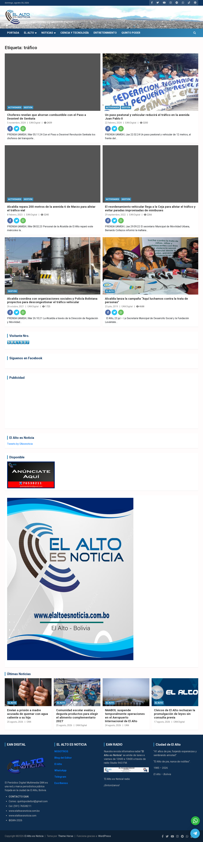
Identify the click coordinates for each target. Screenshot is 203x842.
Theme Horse (65, 836)
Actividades (14, 107)
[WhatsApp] (23, 128)
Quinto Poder (130, 32)
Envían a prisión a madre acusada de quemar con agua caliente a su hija (27, 713)
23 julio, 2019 (111, 306)
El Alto (29, 32)
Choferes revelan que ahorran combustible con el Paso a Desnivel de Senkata (46, 116)
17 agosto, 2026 (162, 722)
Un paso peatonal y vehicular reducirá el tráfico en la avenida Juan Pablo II (147, 116)
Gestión (28, 107)
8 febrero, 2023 (15, 214)
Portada (13, 32)
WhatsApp (60, 770)
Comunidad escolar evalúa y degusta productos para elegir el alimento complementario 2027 (77, 715)
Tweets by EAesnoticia (20, 443)
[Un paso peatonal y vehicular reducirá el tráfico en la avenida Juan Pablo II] (150, 82)
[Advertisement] (101, 404)
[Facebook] (10, 128)
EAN (29, 722)
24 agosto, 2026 (113, 725)
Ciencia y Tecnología (74, 32)
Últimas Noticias (19, 674)
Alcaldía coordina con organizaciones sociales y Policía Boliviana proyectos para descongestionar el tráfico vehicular (52, 300)
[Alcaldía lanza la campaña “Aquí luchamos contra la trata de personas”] (150, 266)
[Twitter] (16, 128)
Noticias (47, 32)
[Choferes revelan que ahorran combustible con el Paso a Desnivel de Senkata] (52, 82)
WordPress (104, 836)
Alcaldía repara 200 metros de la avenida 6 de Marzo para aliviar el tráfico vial (51, 208)
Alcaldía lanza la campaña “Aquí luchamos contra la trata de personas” (146, 300)
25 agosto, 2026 (15, 722)
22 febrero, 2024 (113, 122)
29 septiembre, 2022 (115, 214)
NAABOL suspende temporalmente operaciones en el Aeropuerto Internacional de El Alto (125, 715)
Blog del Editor (63, 757)
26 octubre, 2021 (15, 306)
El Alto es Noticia (33, 836)
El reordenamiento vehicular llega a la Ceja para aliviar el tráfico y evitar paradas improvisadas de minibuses (150, 208)
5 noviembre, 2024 (16, 122)
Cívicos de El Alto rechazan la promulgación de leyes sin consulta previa (174, 713)
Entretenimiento (105, 32)
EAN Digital (34, 122)
